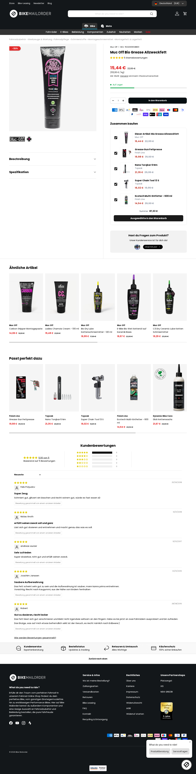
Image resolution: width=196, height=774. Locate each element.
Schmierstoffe (78, 39)
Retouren (88, 697)
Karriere (130, 686)
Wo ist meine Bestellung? (96, 680)
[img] (20, 482)
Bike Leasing (89, 702)
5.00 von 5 (43, 457)
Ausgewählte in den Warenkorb (148, 218)
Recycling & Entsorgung (95, 719)
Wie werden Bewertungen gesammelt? (35, 637)
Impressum (132, 691)
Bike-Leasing (24, 3)
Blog (50, 3)
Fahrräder (51, 31)
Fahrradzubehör (17, 39)
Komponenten (95, 31)
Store (11, 3)
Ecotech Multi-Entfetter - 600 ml (153, 196)
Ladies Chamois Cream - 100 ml (62, 328)
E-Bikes (64, 31)
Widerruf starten (135, 713)
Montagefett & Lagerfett (128, 39)
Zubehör (111, 31)
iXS (162, 686)
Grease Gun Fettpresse (148, 149)
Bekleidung (78, 31)
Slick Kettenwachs (162, 419)
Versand (124, 76)
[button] (185, 13)
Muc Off (113, 47)
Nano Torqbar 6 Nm (146, 165)
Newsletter (39, 3)
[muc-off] (22, 139)
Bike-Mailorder (21, 752)
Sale (148, 31)
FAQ (85, 708)
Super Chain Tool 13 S (147, 180)
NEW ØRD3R (167, 691)
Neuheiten (125, 31)
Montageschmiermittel (100, 39)
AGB (128, 708)
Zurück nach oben (98, 658)
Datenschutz (133, 697)
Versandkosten (91, 691)
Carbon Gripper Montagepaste (25, 328)
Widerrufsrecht (134, 702)
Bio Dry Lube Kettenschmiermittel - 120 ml (96, 330)
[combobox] (112, 13)
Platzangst (166, 680)
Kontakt (87, 713)
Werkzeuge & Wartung (40, 39)
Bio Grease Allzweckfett (157, 134)
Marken (138, 31)
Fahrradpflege (61, 39)
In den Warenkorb (158, 100)
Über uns (131, 680)
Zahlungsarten (90, 686)
